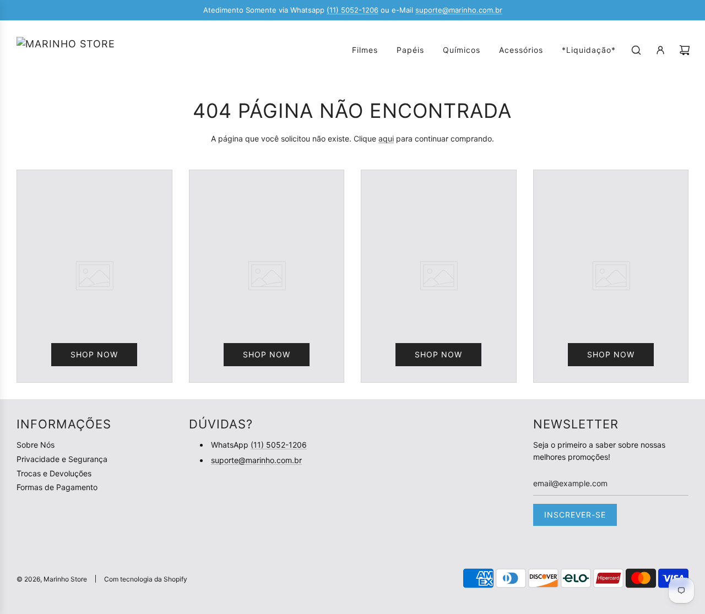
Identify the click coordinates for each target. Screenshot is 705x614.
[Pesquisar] (636, 50)
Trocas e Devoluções (54, 473)
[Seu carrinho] (685, 50)
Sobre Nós (36, 444)
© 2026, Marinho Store (52, 579)
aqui (386, 138)
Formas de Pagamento (57, 487)
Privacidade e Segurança (62, 459)
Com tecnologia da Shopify (145, 579)
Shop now (94, 354)
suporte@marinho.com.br (458, 10)
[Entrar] (660, 50)
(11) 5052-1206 (352, 10)
